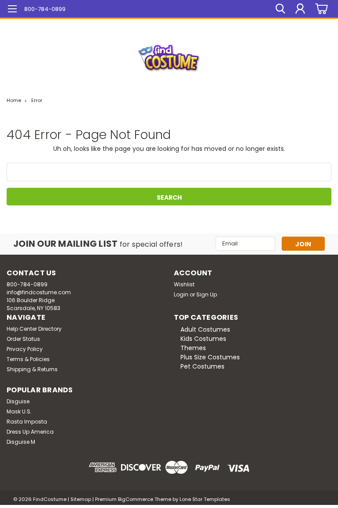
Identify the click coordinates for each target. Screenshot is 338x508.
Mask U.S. (19, 411)
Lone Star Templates (205, 499)
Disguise (18, 401)
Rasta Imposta (27, 421)
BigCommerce (135, 499)
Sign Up (206, 294)
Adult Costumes (205, 329)
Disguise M (21, 442)
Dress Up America (30, 431)
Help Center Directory (34, 329)
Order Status (23, 339)
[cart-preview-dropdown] (320, 9)
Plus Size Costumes (210, 357)
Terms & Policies (28, 359)
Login (181, 294)
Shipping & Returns (32, 369)
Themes (193, 348)
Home (14, 100)
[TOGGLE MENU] (12, 10)
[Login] (300, 9)
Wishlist (184, 284)
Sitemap (80, 499)
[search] (280, 9)
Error (36, 100)
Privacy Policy (25, 349)
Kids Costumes (203, 338)
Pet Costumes (202, 366)
